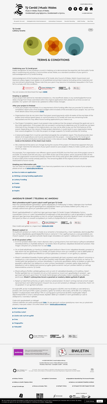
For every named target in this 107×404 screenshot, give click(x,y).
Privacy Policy (48, 402)
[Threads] (70, 9)
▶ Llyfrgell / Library (62, 386)
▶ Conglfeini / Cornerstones (49, 378)
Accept (100, 401)
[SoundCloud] (80, 9)
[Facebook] (75, 9)
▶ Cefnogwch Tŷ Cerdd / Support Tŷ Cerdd (83, 386)
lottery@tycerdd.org (35, 168)
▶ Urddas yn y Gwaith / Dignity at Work (23, 382)
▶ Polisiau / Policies (18, 378)
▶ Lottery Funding (20, 180)
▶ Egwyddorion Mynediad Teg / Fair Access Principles (80, 378)
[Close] (105, 401)
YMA (49, 246)
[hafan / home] (91, 8)
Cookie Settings (90, 401)
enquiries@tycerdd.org (86, 4)
